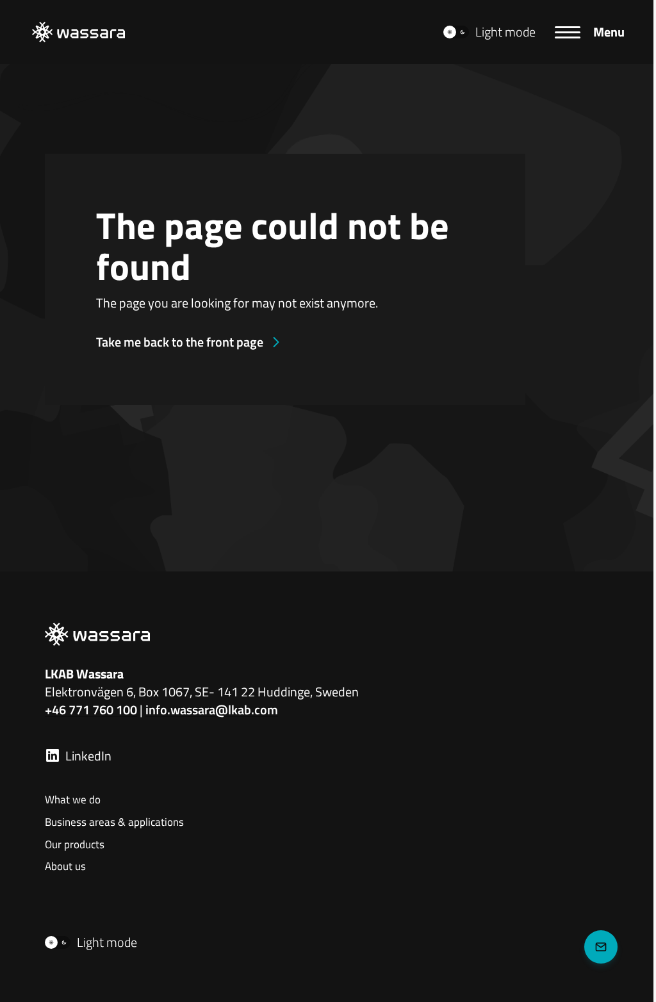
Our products (74, 845)
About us (65, 866)
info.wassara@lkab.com (211, 709)
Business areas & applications (114, 822)
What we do (73, 800)
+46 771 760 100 (91, 709)
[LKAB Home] (78, 32)
